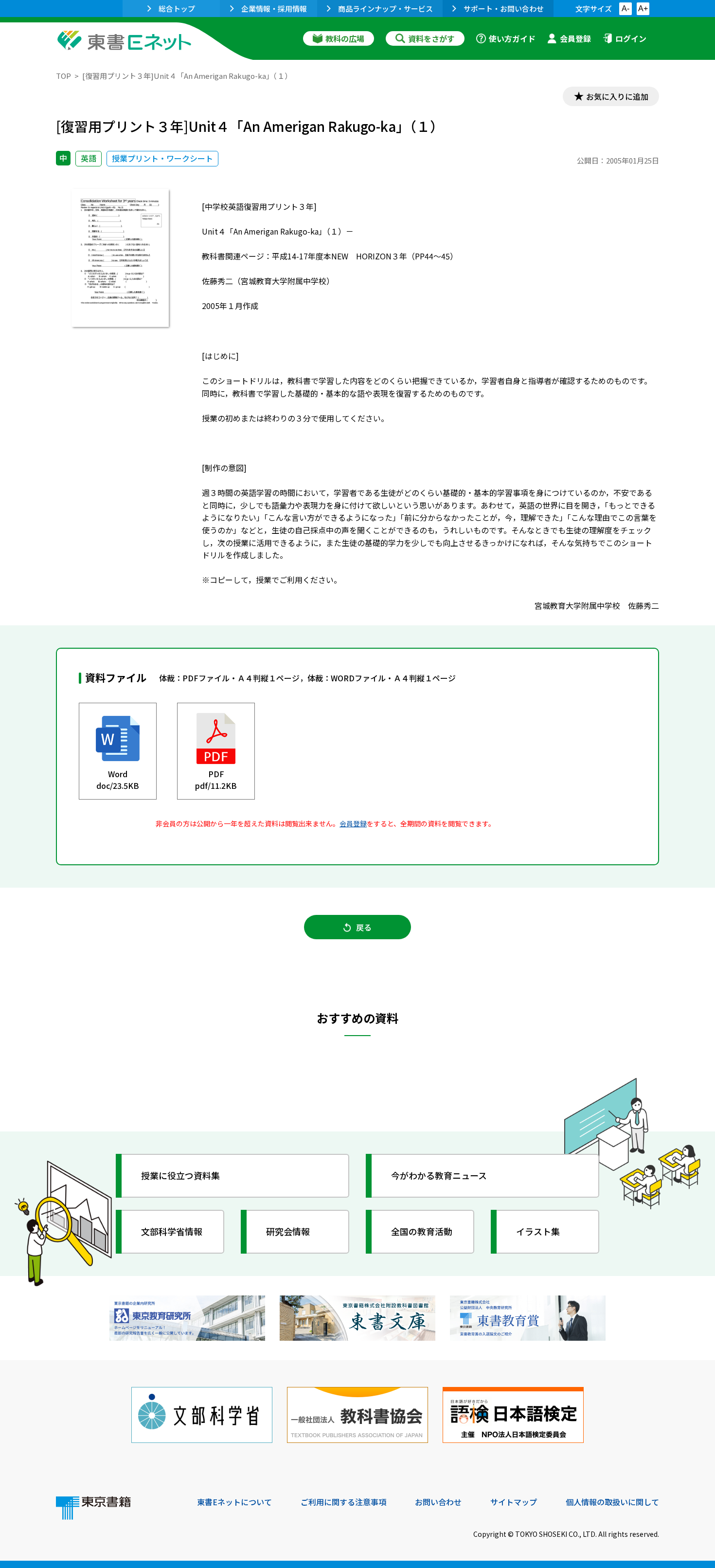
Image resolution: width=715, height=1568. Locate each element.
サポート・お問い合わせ (504, 8)
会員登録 (575, 38)
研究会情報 (288, 1231)
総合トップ (177, 8)
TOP (63, 76)
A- (625, 8)
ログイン (630, 38)
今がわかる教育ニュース (439, 1175)
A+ (643, 8)
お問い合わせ (438, 1502)
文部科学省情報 (171, 1231)
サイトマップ (513, 1502)
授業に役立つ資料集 (180, 1175)
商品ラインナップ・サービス (385, 8)
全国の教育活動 (421, 1231)
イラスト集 (538, 1231)
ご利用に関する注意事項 (343, 1502)
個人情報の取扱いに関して (612, 1502)
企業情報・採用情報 (274, 8)
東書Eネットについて (234, 1502)
